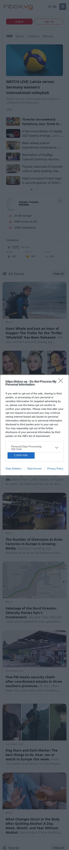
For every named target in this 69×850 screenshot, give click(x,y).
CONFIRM (21, 455)
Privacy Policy (55, 468)
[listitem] (34, 447)
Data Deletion (14, 468)
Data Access (34, 468)
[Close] (61, 381)
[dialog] (34, 425)
